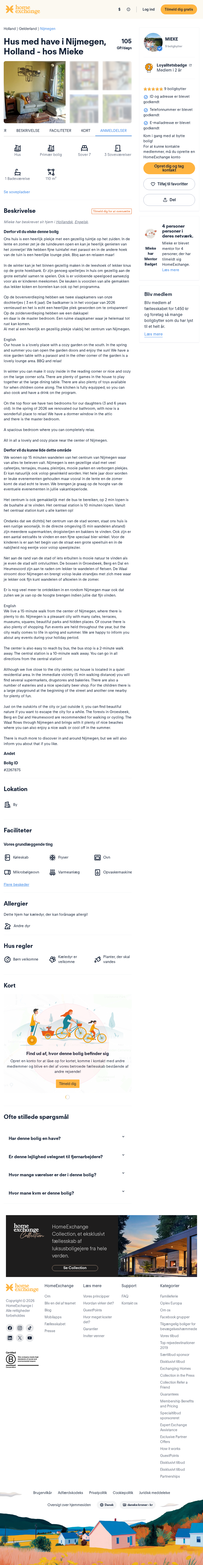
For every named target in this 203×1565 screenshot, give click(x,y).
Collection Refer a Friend (174, 1384)
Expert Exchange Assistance (173, 1427)
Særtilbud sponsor (174, 1355)
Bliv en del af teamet (60, 1303)
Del (173, 199)
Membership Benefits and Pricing (177, 1403)
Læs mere (170, 270)
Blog (48, 1310)
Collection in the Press (177, 1375)
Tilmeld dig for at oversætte (111, 211)
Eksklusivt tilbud (172, 1362)
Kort (85, 130)
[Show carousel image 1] (84, 75)
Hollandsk (64, 222)
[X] (20, 1338)
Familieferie (169, 1296)
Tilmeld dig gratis (179, 9)
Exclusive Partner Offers (173, 1439)
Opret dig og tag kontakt (169, 168)
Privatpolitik (98, 1493)
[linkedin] (10, 1338)
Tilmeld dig (67, 1084)
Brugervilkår (42, 1493)
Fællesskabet (55, 1324)
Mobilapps (53, 1317)
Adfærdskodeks (70, 1493)
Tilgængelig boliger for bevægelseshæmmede (178, 1326)
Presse (50, 1331)
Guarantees (169, 1394)
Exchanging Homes (175, 1369)
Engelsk (81, 222)
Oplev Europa (171, 1303)
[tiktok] (30, 1328)
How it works (170, 1449)
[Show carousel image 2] (116, 75)
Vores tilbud (169, 1336)
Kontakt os (130, 1303)
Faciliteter (60, 130)
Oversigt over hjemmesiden (69, 1505)
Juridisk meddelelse (154, 1493)
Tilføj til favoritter (172, 184)
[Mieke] (153, 42)
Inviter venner (93, 1336)
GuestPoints (92, 1310)
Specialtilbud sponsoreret (170, 1415)
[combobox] (107, 1505)
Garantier (90, 1329)
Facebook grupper (175, 1317)
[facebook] (10, 1328)
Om (48, 1296)
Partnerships (170, 1476)
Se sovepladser (17, 192)
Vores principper (96, 1296)
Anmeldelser (113, 130)
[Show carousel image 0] (35, 92)
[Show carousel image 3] (84, 108)
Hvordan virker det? (98, 1303)
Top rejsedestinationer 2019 (177, 1345)
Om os (165, 1310)
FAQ (125, 1296)
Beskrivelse (28, 130)
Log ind (149, 9)
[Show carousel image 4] (116, 108)
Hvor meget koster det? (97, 1319)
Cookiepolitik (123, 1493)
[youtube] (30, 1338)
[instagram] (20, 1328)
